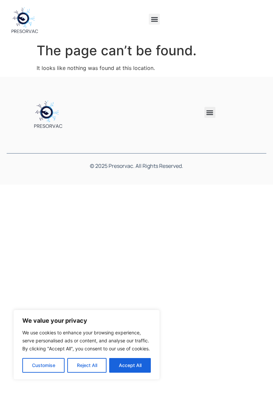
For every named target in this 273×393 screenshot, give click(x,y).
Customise (43, 365)
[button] (154, 19)
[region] (86, 345)
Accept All (130, 365)
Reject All (87, 365)
